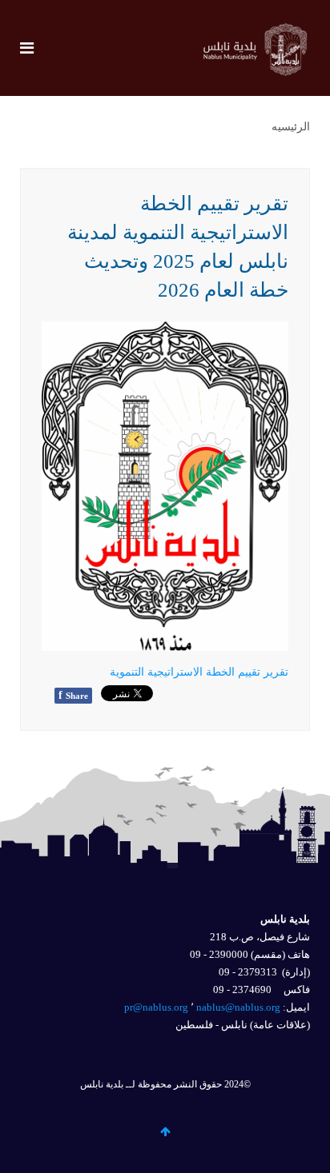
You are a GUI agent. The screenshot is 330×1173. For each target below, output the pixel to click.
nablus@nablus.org (238, 1007)
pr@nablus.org (156, 1007)
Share (73, 695)
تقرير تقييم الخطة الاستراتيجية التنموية (199, 672)
